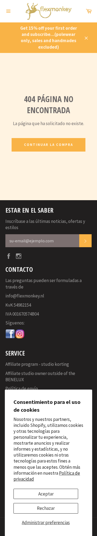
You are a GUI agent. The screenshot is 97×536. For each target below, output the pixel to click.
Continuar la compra (48, 144)
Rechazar (46, 508)
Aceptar (46, 494)
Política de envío (21, 388)
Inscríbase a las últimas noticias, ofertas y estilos (45, 224)
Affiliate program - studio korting (37, 364)
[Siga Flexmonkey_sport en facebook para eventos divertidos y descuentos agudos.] (10, 337)
